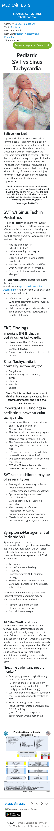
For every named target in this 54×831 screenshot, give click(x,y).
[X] (37, 803)
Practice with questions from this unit (32, 45)
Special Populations (25, 23)
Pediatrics (16, 27)
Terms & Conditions (26, 822)
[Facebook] (32, 803)
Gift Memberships (18, 826)
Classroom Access (39, 826)
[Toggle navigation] (48, 5)
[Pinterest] (42, 803)
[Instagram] (46, 803)
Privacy (43, 822)
